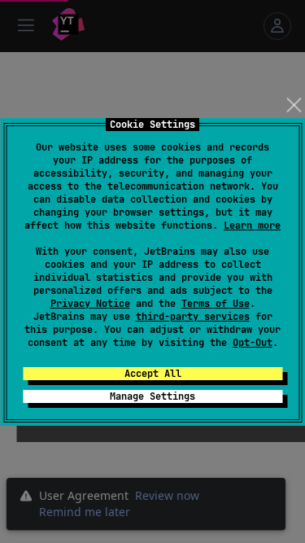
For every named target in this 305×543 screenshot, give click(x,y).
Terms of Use (215, 303)
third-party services (193, 316)
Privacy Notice (90, 303)
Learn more (252, 225)
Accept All (152, 373)
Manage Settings (152, 396)
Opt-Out (252, 342)
